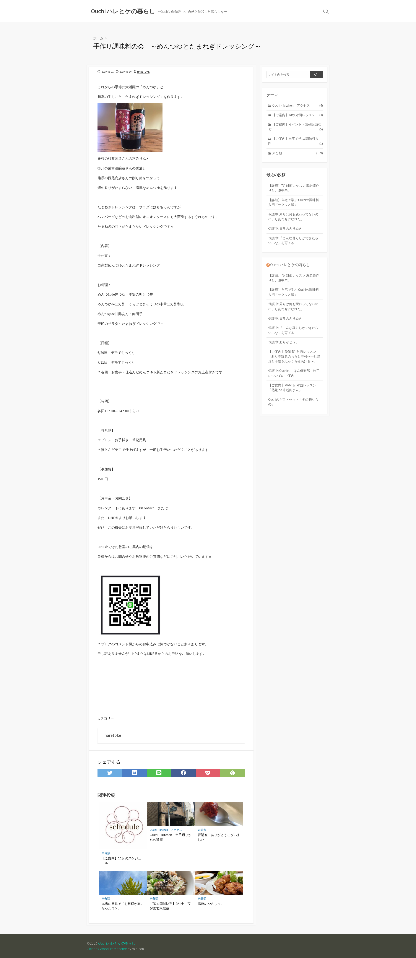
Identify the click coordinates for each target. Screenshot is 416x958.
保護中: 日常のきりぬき (285, 228)
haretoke (143, 71)
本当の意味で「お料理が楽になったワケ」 (123, 906)
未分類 (106, 853)
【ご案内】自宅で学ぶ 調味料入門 (295, 141)
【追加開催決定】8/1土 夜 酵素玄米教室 (171, 906)
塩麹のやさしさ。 (211, 904)
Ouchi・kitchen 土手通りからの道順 (171, 837)
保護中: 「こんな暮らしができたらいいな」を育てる (293, 240)
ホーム (98, 38)
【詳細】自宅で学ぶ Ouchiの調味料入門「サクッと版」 (293, 202)
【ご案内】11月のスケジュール (121, 860)
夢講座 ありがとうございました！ (219, 837)
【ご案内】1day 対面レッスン (297, 115)
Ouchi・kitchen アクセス (166, 830)
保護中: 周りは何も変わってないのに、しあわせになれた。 (293, 216)
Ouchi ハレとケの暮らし (290, 264)
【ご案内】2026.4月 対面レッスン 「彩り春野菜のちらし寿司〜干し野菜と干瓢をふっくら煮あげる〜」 (294, 356)
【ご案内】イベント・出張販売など (295, 126)
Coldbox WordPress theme (107, 949)
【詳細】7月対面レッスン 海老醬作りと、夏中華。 (293, 188)
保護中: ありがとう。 (283, 342)
